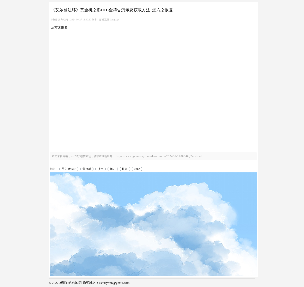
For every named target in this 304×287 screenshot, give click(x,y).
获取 (137, 169)
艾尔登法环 (69, 169)
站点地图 (75, 283)
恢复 (125, 169)
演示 (100, 169)
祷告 (113, 169)
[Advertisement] (153, 117)
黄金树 (87, 169)
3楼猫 (54, 19)
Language (114, 19)
